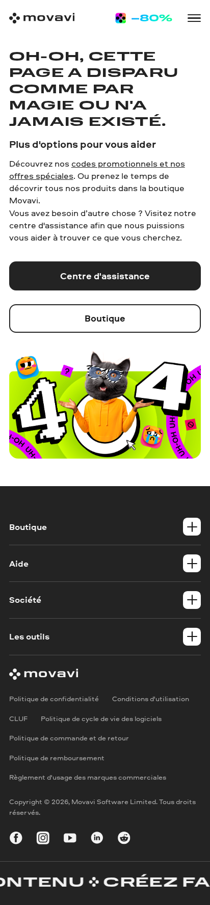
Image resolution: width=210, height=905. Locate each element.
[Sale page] (144, 18)
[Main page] (42, 18)
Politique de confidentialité (54, 698)
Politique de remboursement (56, 757)
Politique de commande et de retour (69, 737)
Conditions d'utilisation (150, 698)
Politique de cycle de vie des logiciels (101, 718)
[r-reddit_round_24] (124, 839)
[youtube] (70, 839)
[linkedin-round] (97, 839)
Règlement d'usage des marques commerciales (87, 777)
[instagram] (43, 839)
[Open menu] (194, 18)
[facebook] (16, 839)
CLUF (18, 718)
